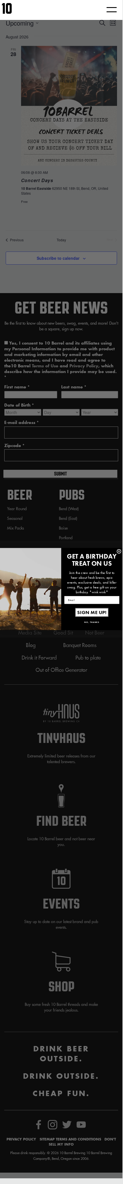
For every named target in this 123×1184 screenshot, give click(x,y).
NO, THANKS (91, 622)
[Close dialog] (119, 551)
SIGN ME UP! (91, 612)
